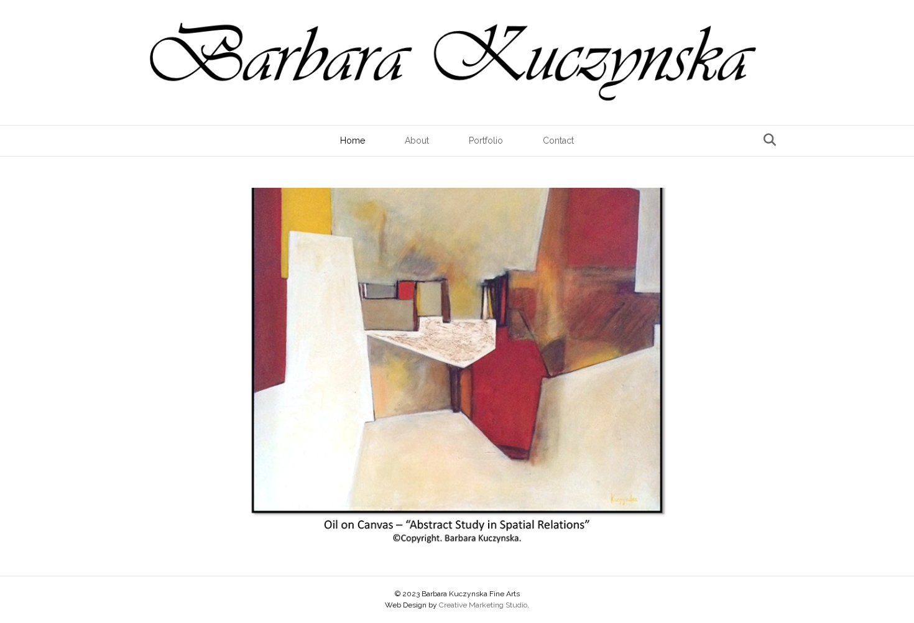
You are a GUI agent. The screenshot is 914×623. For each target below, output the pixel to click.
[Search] (766, 140)
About (417, 140)
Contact (558, 140)
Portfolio (486, 140)
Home (352, 140)
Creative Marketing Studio (483, 605)
